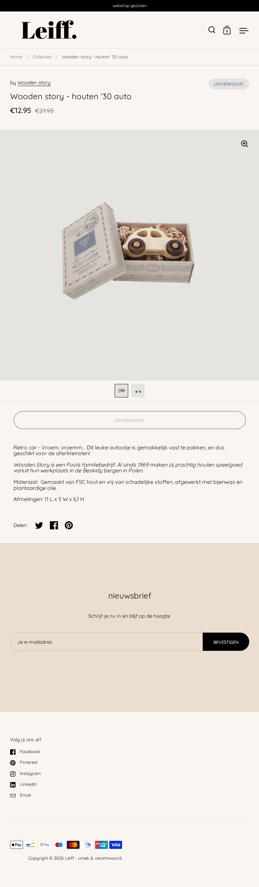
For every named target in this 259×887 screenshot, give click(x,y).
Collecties (42, 56)
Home (16, 56)
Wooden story (34, 82)
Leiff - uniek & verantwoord (93, 858)
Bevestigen (225, 642)
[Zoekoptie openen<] (211, 29)
